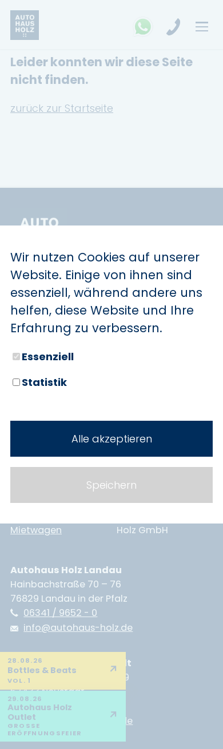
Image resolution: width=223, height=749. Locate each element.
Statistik (44, 382)
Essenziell (48, 356)
